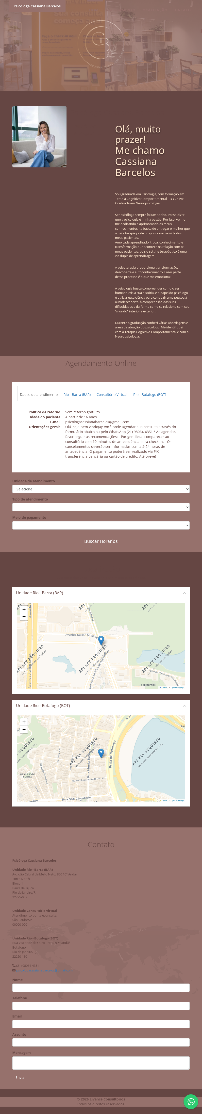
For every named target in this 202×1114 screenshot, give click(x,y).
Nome (17, 979)
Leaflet (164, 687)
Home (95, 10)
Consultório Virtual (112, 394)
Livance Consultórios (107, 1099)
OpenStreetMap (177, 687)
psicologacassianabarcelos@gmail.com (44, 970)
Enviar (21, 1077)
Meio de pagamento (29, 517)
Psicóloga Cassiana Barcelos (37, 6)
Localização (154, 10)
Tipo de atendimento (30, 499)
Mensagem (21, 1052)
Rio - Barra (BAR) (77, 394)
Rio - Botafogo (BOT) (149, 394)
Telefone (19, 998)
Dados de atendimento (39, 394)
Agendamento (120, 10)
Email (17, 1016)
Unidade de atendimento (33, 481)
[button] (101, 641)
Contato (181, 10)
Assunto (19, 1034)
